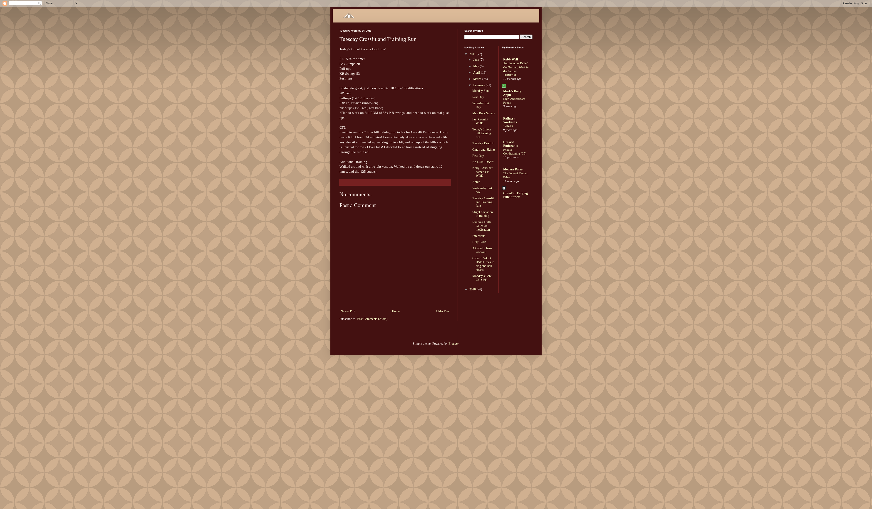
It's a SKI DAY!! (483, 162)
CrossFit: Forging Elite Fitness (515, 195)
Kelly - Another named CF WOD (482, 171)
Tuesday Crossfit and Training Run (483, 202)
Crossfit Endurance (510, 143)
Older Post (443, 311)
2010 (473, 289)
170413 (508, 126)
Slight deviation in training (482, 214)
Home (396, 311)
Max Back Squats (483, 113)
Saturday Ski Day (480, 105)
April (477, 72)
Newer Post (348, 311)
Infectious (478, 236)
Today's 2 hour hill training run (481, 133)
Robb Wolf (510, 59)
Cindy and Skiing (483, 149)
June (476, 59)
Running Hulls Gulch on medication (481, 226)
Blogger (453, 343)
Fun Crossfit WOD (480, 121)
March (477, 79)
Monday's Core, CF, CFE (482, 278)
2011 (473, 54)
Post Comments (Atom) (372, 319)
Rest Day (478, 97)
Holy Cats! (479, 242)
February (479, 85)
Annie (476, 182)
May (476, 66)
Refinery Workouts (510, 120)
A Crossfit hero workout (482, 250)
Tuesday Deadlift (483, 143)
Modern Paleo (513, 169)
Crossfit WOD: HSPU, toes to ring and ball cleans (483, 264)
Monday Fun (480, 90)
